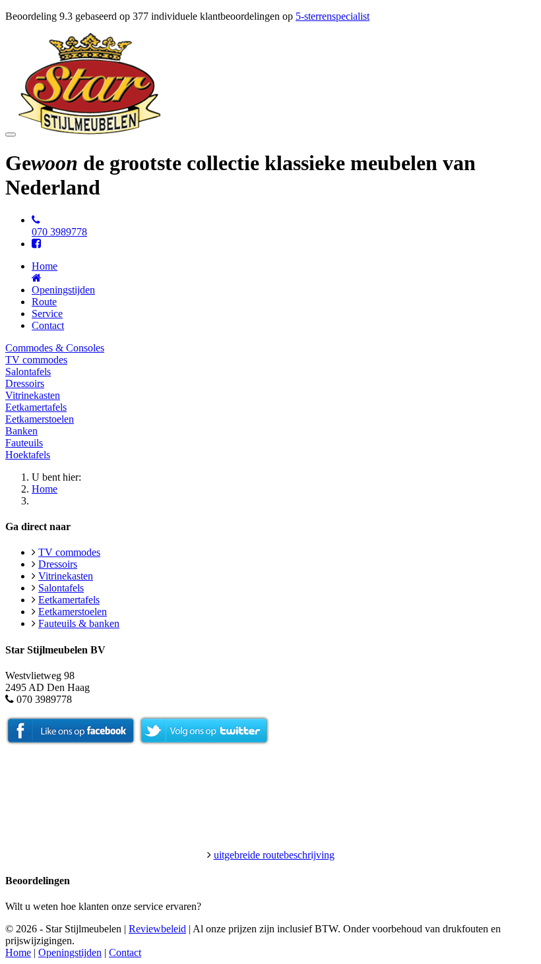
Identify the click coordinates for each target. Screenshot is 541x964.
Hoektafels (27, 454)
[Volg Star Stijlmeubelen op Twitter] (204, 741)
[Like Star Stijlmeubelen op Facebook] (70, 741)
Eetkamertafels (36, 407)
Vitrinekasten (32, 395)
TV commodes (36, 359)
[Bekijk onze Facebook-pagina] (36, 243)
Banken (21, 431)
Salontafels (28, 371)
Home (44, 489)
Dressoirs (24, 383)
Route (44, 301)
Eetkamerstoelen (39, 419)
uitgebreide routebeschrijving (274, 854)
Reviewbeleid (157, 928)
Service (47, 313)
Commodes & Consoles (54, 347)
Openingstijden (63, 289)
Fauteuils (24, 442)
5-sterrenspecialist (332, 16)
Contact (48, 325)
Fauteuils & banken (78, 623)
